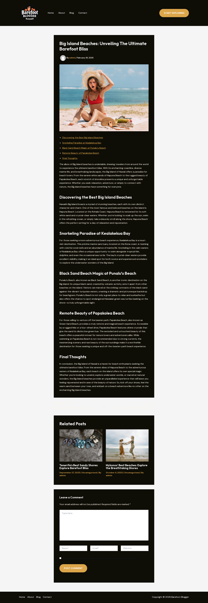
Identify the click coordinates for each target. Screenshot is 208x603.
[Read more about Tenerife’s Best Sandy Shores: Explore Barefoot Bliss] (80, 445)
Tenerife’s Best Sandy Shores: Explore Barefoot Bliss (78, 466)
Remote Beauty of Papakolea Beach (80, 153)
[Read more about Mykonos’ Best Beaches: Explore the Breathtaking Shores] (127, 445)
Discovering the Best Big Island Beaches (82, 137)
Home (51, 12)
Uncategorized (89, 472)
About (61, 12)
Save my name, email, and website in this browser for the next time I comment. (100, 558)
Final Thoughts (69, 158)
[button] (174, 13)
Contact (82, 12)
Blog (71, 12)
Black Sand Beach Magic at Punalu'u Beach (84, 147)
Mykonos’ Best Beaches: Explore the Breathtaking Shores (126, 466)
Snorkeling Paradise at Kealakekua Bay (81, 142)
